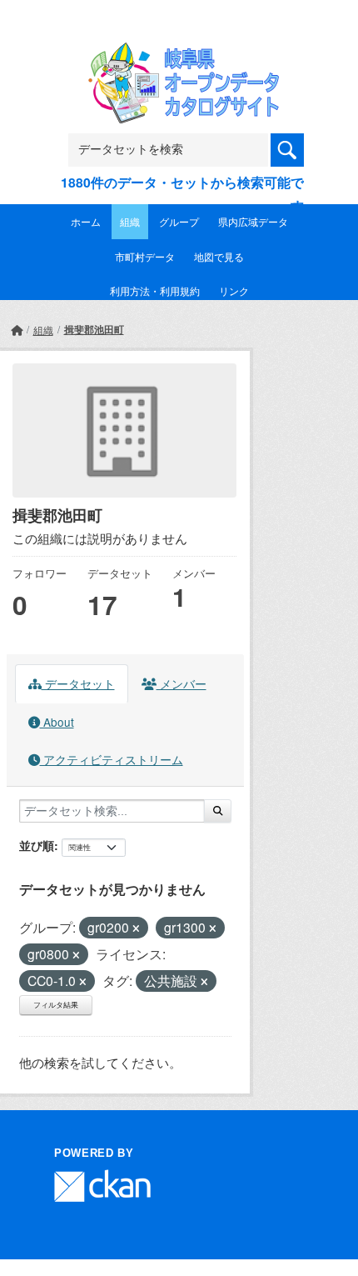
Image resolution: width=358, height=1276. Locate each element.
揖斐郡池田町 (94, 329)
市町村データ (145, 256)
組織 (130, 221)
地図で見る (219, 256)
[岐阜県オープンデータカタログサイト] (179, 53)
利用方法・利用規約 (155, 290)
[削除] (136, 928)
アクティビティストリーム (111, 759)
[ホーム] (16, 330)
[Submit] (217, 811)
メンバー (181, 683)
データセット (78, 683)
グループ (179, 221)
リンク (234, 290)
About (57, 721)
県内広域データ (253, 221)
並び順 (36, 845)
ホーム (86, 221)
